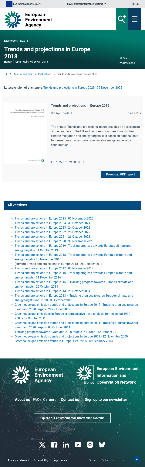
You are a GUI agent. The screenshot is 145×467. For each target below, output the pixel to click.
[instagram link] (90, 445)
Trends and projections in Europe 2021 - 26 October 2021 (52, 236)
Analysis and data (23, 74)
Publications (44, 74)
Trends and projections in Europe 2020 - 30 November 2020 (54, 241)
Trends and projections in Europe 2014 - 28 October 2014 (52, 291)
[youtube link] (78, 445)
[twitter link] (42, 445)
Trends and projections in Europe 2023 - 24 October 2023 (52, 227)
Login (123, 460)
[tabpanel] (72, 279)
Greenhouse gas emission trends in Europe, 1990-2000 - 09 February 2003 (64, 341)
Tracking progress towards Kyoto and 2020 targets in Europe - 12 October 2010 (67, 332)
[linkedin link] (66, 445)
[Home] (6, 74)
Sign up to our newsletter (106, 399)
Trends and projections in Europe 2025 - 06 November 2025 (82, 87)
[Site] (48, 19)
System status (109, 460)
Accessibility (41, 460)
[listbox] (23, 4)
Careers (49, 399)
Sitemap (93, 460)
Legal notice (60, 460)
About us (22, 399)
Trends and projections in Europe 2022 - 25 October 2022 (52, 232)
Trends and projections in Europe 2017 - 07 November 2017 (54, 268)
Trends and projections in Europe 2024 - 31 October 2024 (52, 223)
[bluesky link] (102, 445)
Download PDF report (120, 174)
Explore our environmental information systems (72, 418)
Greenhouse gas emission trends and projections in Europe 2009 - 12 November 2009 (71, 336)
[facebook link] (54, 445)
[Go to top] (137, 459)
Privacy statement (18, 460)
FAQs (37, 399)
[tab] (17, 205)
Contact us (70, 399)
